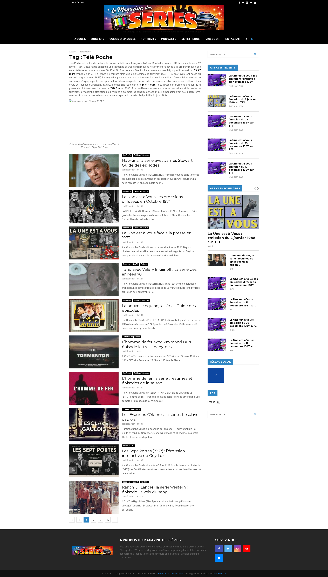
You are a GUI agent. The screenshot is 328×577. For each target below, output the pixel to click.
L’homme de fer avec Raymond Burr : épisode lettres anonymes (157, 344)
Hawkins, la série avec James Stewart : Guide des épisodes (158, 163)
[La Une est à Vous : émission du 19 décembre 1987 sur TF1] (217, 145)
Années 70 (127, 155)
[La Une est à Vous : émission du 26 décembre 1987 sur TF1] (217, 121)
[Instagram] (237, 548)
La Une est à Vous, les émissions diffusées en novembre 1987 (243, 78)
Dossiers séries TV (130, 264)
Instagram (232, 38)
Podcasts (168, 38)
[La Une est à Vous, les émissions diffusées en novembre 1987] (217, 80)
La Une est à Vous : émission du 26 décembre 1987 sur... (243, 322)
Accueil (80, 38)
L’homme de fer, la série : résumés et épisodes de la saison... (241, 260)
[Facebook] (219, 548)
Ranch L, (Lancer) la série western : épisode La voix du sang (155, 489)
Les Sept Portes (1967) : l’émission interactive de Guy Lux (153, 453)
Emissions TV (128, 446)
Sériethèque (190, 38)
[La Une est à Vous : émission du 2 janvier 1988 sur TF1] (217, 101)
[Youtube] (246, 548)
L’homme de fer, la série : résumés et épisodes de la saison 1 (157, 381)
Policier (144, 264)
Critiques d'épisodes (131, 337)
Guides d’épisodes (122, 38)
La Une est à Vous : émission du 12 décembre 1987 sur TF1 (241, 168)
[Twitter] (228, 548)
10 (107, 520)
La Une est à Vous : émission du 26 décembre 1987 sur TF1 (241, 121)
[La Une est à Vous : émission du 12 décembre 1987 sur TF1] (217, 168)
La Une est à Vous (141, 192)
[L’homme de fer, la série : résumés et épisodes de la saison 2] (217, 260)
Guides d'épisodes (141, 155)
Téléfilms (144, 482)
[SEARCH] (255, 54)
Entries (214, 402)
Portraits (148, 38)
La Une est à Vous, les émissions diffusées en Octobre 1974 (152, 199)
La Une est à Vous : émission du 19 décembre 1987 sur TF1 (241, 145)
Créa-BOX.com (220, 573)
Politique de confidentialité (170, 573)
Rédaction (130, 170)
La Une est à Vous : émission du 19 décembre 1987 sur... (243, 302)
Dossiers (97, 38)
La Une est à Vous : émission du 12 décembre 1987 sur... (243, 343)
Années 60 (127, 300)
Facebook (212, 38)
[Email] (219, 558)
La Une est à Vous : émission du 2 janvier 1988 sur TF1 (242, 99)
